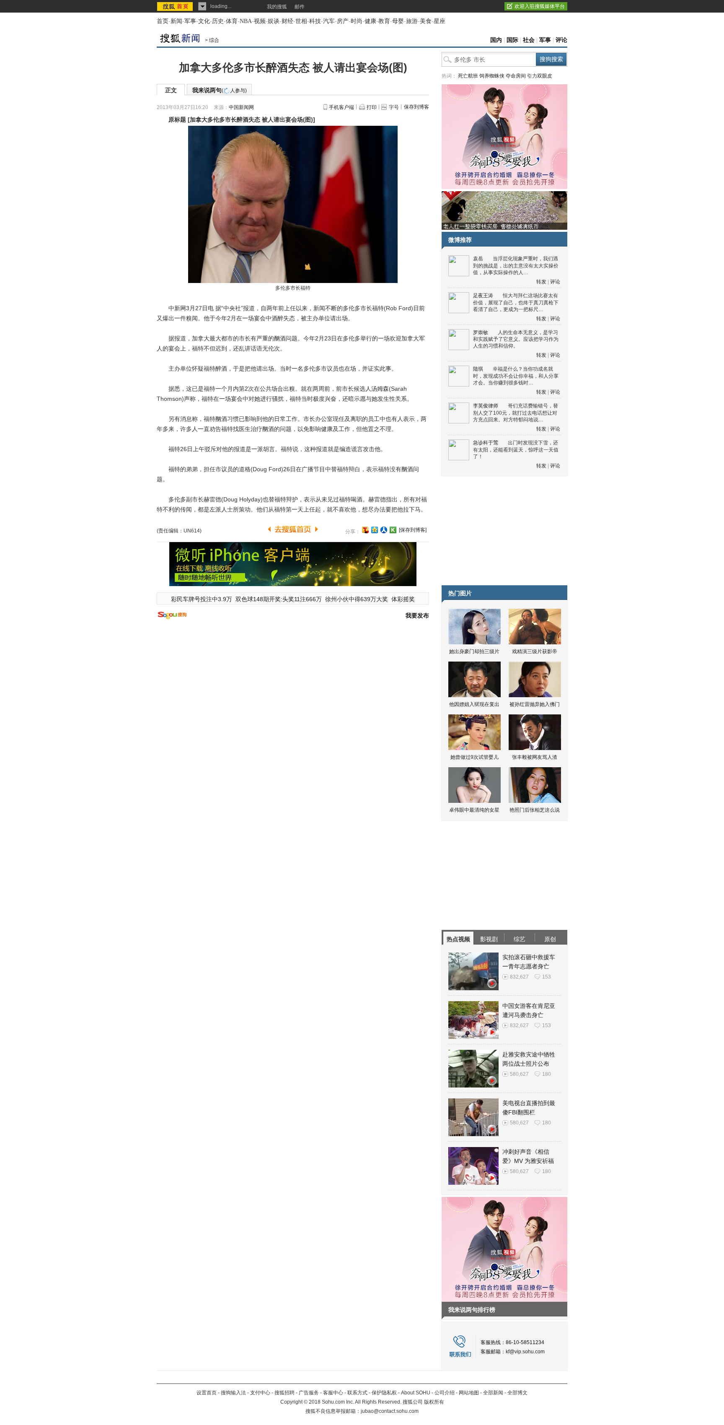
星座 (439, 21)
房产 (343, 21)
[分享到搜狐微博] (365, 530)
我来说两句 (219, 90)
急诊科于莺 (485, 443)
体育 (232, 21)
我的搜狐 (277, 7)
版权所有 (434, 1402)
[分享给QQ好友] (374, 530)
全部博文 (517, 1393)
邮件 (300, 7)
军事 (190, 21)
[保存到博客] (413, 530)
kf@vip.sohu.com (525, 1352)
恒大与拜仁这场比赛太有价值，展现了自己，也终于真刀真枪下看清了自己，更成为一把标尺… (516, 302)
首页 (162, 21)
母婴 (398, 21)
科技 (315, 21)
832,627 (519, 977)
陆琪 (478, 369)
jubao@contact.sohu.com (390, 1411)
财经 (287, 21)
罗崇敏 (480, 332)
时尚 (356, 21)
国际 (512, 40)
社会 (529, 40)
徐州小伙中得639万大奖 (356, 599)
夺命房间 (516, 76)
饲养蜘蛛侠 (491, 76)
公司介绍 (444, 1393)
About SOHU (415, 1393)
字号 (394, 107)
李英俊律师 (485, 406)
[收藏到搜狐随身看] (393, 530)
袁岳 (478, 259)
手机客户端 (341, 107)
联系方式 (357, 1393)
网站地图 (469, 1393)
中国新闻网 (241, 107)
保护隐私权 (384, 1393)
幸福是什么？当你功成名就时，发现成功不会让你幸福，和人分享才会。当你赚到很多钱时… (516, 376)
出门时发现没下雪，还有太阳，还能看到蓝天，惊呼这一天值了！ (516, 449)
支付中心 (260, 1393)
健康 (370, 21)
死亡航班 (468, 76)
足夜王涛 (483, 295)
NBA (246, 21)
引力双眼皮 (539, 76)
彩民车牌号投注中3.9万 (201, 599)
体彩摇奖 (403, 599)
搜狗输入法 (233, 1393)
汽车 (329, 21)
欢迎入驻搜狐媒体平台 (540, 6)
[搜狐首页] (175, 6)
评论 (561, 40)
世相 (301, 21)
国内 (496, 40)
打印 (372, 107)
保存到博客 (416, 107)
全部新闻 (493, 1393)
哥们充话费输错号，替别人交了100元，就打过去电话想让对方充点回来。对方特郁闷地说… (515, 413)
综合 (214, 40)
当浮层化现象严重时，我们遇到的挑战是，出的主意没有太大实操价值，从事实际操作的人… (516, 265)
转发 (541, 282)
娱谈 (273, 21)
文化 (204, 21)
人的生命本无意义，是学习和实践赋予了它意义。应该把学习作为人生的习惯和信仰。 (516, 339)
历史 (218, 21)
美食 (426, 21)
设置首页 (207, 1393)
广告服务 (309, 1393)
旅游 (412, 21)
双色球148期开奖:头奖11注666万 (278, 599)
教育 (384, 21)
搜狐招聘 (284, 1393)
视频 (260, 21)
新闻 (176, 21)
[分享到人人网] (383, 530)
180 (546, 1074)
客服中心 (333, 1393)
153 (546, 977)
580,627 (519, 1074)
